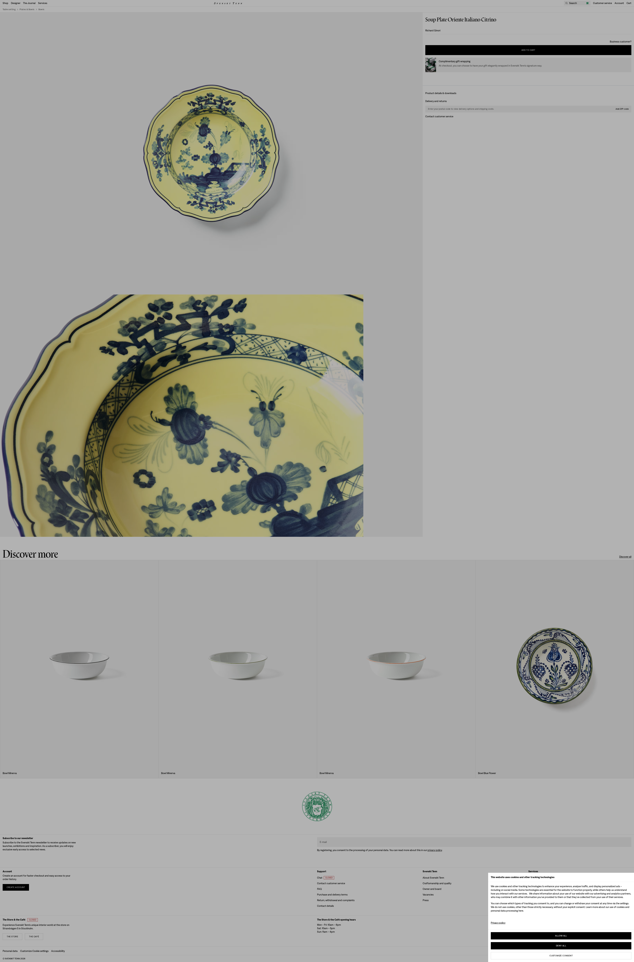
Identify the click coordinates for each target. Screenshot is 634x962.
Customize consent (561, 955)
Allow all (561, 935)
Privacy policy (498, 922)
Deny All (561, 945)
